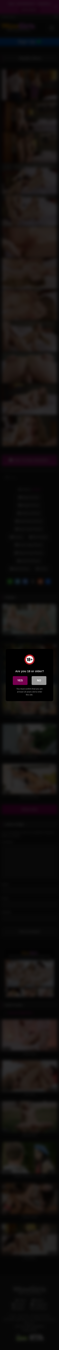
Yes (20, 680)
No (39, 680)
